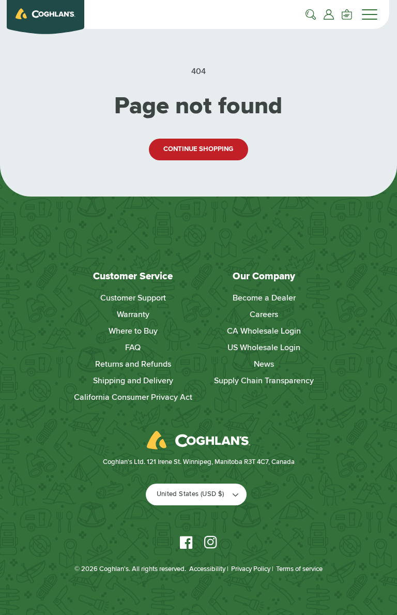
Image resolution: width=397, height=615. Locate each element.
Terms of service (299, 569)
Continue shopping (198, 149)
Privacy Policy (250, 569)
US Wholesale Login (263, 347)
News (264, 364)
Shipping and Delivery (133, 381)
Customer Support (133, 298)
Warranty (133, 314)
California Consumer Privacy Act (133, 397)
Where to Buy (133, 331)
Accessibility (207, 569)
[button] (311, 14)
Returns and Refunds (133, 364)
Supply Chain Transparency (264, 381)
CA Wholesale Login (264, 331)
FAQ (133, 347)
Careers (264, 314)
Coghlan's (114, 569)
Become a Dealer (264, 298)
